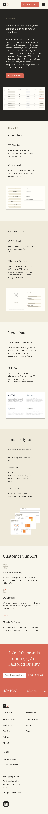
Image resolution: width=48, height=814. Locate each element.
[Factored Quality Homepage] (6, 5)
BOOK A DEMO (15, 75)
